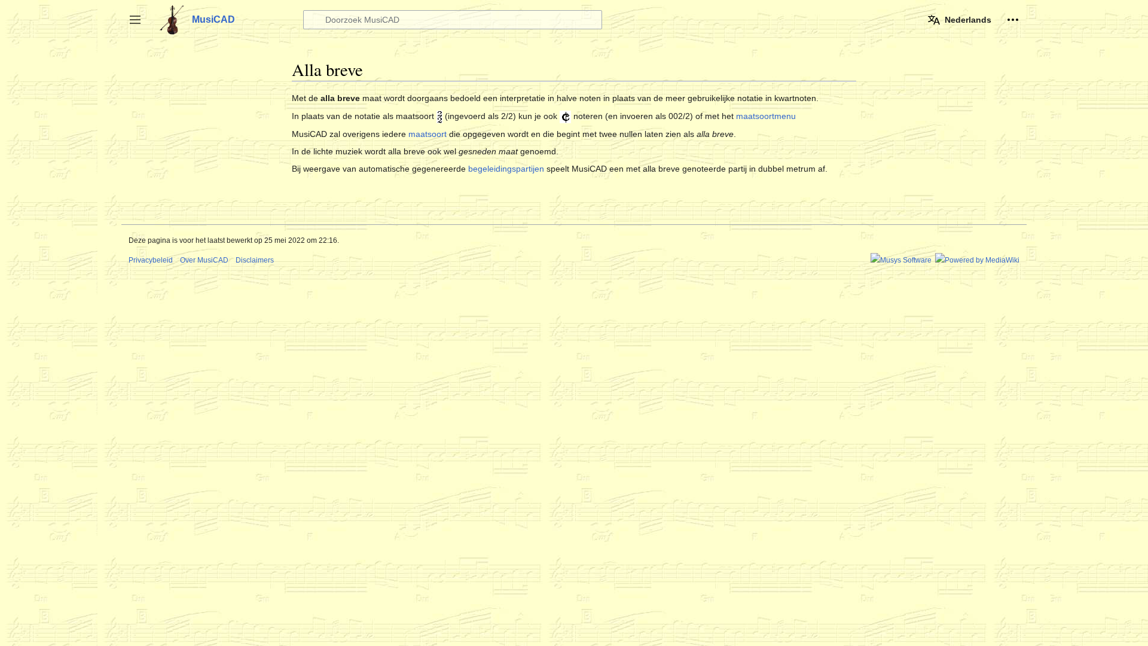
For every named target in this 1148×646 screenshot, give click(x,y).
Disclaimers (255, 260)
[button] (135, 19)
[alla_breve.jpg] (439, 116)
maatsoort (427, 134)
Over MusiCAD (204, 260)
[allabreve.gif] (565, 116)
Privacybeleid (151, 260)
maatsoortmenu (766, 116)
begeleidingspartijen (506, 168)
